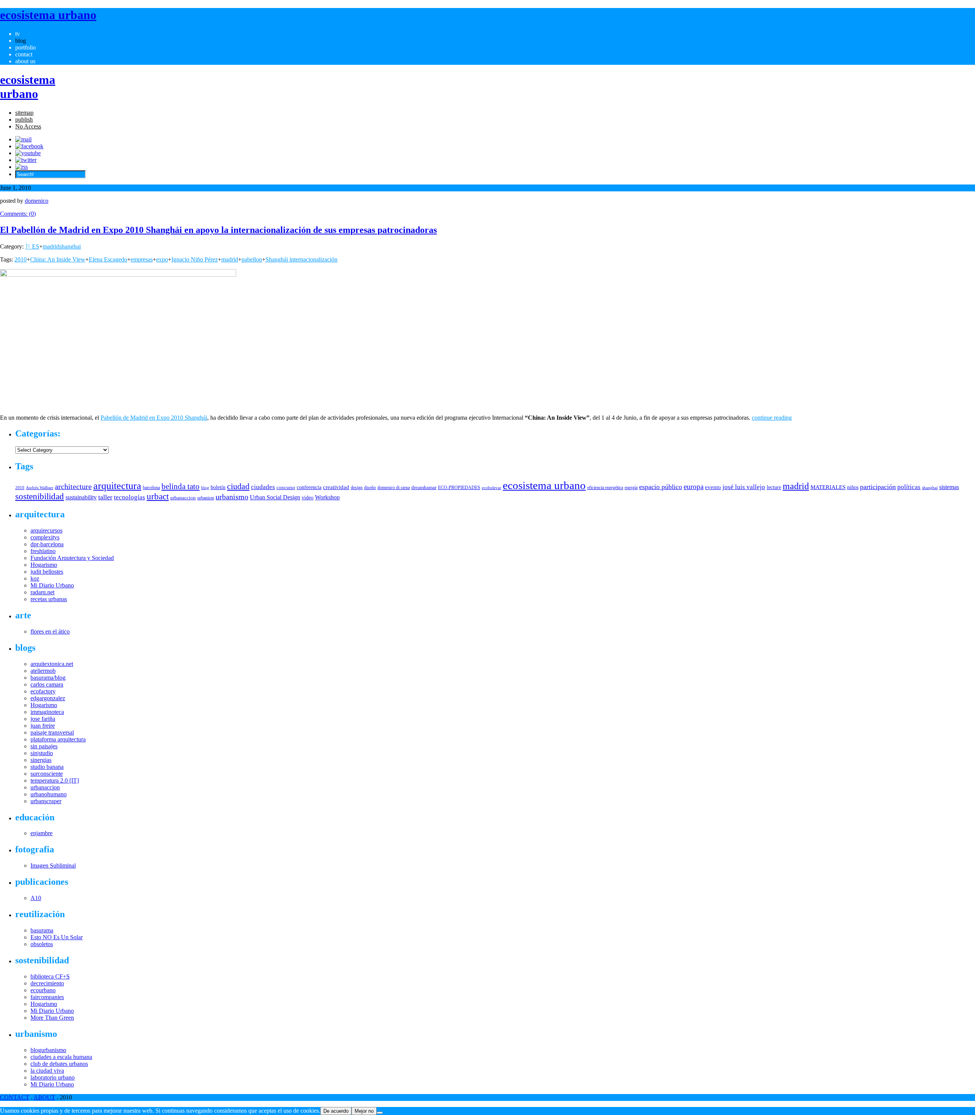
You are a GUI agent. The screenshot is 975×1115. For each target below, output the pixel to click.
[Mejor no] (380, 1113)
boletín (218, 487)
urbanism (205, 498)
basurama (41, 930)
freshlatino (43, 551)
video (307, 497)
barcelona (151, 487)
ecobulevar (491, 487)
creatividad (336, 487)
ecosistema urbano (544, 485)
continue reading (772, 417)
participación (878, 487)
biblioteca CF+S (50, 976)
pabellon (251, 259)
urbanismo (232, 497)
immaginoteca (47, 712)
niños (852, 487)
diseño (370, 487)
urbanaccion (183, 498)
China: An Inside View (57, 259)
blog (20, 40)
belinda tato (180, 486)
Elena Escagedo (108, 259)
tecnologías (129, 497)
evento (713, 487)
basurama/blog (48, 677)
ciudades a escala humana (61, 1057)
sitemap (24, 112)
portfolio (25, 47)
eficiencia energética (605, 487)
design (357, 487)
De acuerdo (335, 1111)
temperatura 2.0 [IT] (54, 780)
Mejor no (364, 1111)
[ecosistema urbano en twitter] (26, 160)
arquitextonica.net (51, 664)
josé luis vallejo (743, 487)
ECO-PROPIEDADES (459, 487)
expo (162, 259)
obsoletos (41, 944)
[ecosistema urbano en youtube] (28, 153)
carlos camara (46, 684)
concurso (286, 487)
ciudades (263, 487)
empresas (142, 259)
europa (693, 487)
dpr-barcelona (47, 544)
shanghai (930, 487)
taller (105, 497)
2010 (20, 259)
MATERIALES (828, 487)
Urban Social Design (275, 497)
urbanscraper (45, 801)
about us (25, 61)
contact (23, 54)
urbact (158, 496)
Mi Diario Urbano (52, 585)
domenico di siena (393, 487)
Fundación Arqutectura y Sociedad (72, 558)
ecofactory (43, 691)
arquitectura (117, 485)
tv (17, 33)
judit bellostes (46, 571)
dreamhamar (423, 487)
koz (34, 578)
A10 (35, 898)
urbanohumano (48, 794)
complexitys (44, 537)
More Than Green (52, 1017)
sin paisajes (44, 746)
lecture (774, 487)
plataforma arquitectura (58, 739)
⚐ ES (32, 246)
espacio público (660, 487)
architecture (73, 486)
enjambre (41, 833)
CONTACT (14, 1097)
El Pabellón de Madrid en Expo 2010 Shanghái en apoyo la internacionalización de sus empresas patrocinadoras (218, 230)
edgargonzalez (47, 698)
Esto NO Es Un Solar (56, 937)
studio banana (47, 767)
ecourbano (43, 990)
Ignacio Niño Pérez (194, 259)
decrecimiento (47, 983)
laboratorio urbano (52, 1077)
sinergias (40, 760)
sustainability (81, 497)
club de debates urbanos (59, 1063)
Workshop (327, 497)
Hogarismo (43, 565)
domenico (36, 200)
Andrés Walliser (39, 488)
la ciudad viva (47, 1070)
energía (631, 487)
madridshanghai (62, 246)
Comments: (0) (18, 213)
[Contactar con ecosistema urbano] (23, 139)
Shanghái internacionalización (301, 259)
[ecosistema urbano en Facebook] (29, 146)
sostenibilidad (39, 496)
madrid (229, 259)
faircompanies (47, 997)
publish (24, 119)
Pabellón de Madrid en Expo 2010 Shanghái (154, 417)
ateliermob (43, 670)
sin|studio (41, 753)
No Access (28, 126)
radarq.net (42, 592)
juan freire (42, 725)
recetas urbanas (48, 599)
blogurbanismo (48, 1050)
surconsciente (46, 773)
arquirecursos (46, 530)
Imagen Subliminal (53, 865)
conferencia (309, 487)
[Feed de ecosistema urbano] (21, 167)
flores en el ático (50, 631)
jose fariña (42, 719)
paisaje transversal (52, 732)
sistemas (949, 487)
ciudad (238, 486)
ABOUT (44, 1097)
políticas (909, 487)
